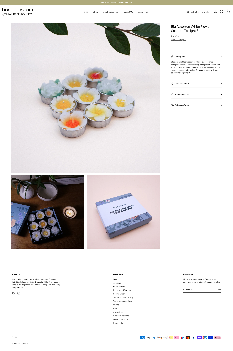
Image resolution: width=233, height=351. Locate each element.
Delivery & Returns (183, 105)
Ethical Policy (119, 286)
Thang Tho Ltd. (23, 344)
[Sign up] (219, 289)
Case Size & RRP (182, 83)
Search (116, 279)
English (205, 12)
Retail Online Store (121, 316)
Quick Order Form (111, 12)
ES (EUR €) (192, 12)
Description (180, 56)
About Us (128, 12)
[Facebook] (13, 293)
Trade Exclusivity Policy (123, 297)
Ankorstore (118, 312)
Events (116, 305)
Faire (115, 308)
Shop (95, 12)
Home (85, 12)
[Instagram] (18, 293)
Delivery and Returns (122, 290)
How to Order (119, 294)
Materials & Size (182, 94)
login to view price (178, 40)
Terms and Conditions (122, 301)
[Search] (221, 12)
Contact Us (143, 12)
